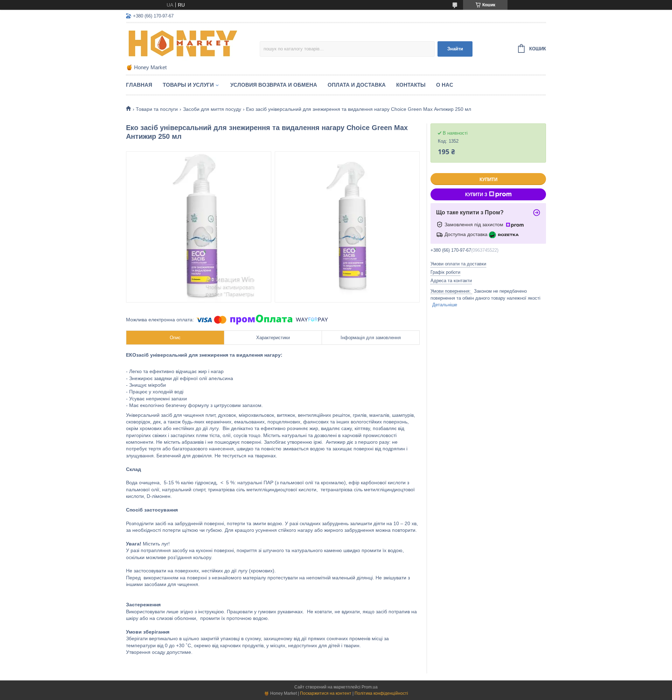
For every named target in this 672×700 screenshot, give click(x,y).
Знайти (455, 48)
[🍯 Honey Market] (187, 44)
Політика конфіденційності (381, 693)
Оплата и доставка (357, 84)
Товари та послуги (157, 109)
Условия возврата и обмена (273, 84)
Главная (139, 84)
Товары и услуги (188, 84)
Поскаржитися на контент (325, 693)
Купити (488, 179)
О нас (444, 84)
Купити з (476, 194)
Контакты (411, 84)
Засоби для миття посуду (212, 109)
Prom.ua (370, 687)
